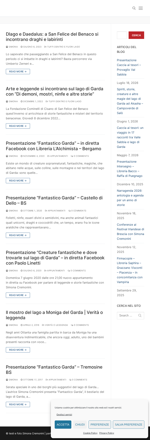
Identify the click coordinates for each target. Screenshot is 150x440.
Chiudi (80, 424)
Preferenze (100, 424)
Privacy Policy (106, 433)
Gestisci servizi (64, 414)
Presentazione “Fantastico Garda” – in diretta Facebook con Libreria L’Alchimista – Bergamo (53, 146)
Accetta (63, 424)
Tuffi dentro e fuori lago (63, 46)
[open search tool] (134, 8)
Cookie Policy (90, 433)
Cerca (136, 35)
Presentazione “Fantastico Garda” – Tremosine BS (54, 369)
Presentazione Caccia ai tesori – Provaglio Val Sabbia (129, 67)
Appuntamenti (59, 156)
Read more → (18, 71)
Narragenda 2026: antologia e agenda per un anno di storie (130, 198)
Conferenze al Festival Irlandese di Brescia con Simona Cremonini (130, 232)
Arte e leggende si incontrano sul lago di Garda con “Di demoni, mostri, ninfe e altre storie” (54, 91)
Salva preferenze (128, 424)
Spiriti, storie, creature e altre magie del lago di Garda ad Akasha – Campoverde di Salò (130, 101)
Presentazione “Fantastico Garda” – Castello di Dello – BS (54, 200)
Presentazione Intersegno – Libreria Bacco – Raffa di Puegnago (129, 169)
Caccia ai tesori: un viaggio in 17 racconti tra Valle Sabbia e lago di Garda (130, 137)
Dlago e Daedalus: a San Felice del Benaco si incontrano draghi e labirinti (52, 36)
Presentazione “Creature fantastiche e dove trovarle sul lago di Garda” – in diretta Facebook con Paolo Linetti (55, 258)
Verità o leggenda (56, 325)
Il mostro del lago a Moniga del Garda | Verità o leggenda (54, 315)
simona (13, 46)
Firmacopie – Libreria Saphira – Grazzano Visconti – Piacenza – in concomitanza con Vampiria (129, 270)
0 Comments (81, 156)
